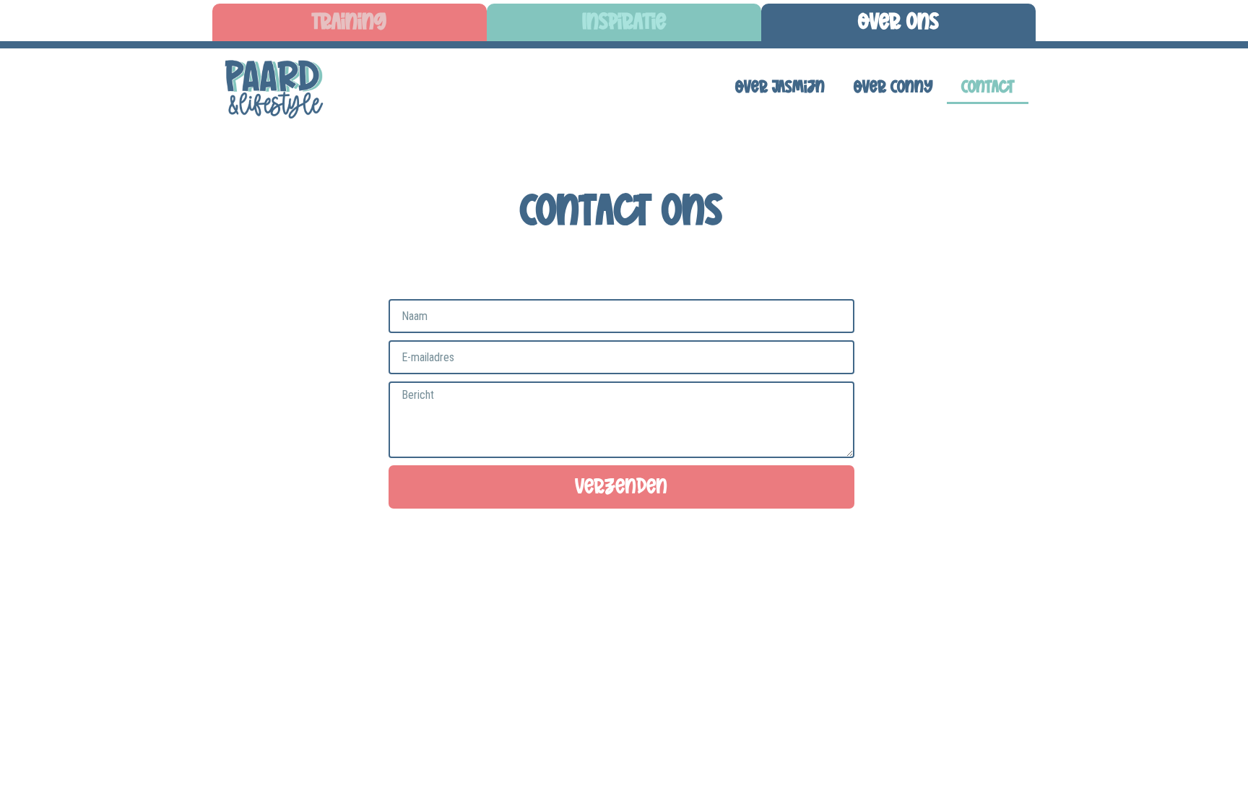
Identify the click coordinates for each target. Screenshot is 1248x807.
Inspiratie (624, 22)
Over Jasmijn (780, 87)
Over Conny (893, 87)
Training (349, 22)
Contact (987, 87)
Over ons (898, 22)
